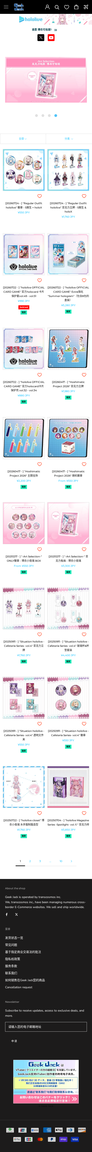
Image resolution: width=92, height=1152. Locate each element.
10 (61, 861)
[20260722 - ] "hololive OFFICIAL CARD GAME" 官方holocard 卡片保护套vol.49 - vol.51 (24, 292)
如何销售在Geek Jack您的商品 (25, 980)
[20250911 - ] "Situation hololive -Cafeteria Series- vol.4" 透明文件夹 (23, 735)
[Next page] (71, 861)
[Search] (57, 7)
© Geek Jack (46, 1106)
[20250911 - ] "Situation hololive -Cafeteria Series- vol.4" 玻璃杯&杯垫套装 (68, 646)
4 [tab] (55, 116)
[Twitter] (16, 914)
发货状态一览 (14, 938)
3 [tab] (49, 116)
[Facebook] (6, 914)
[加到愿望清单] (39, 196)
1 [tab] (36, 116)
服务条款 (11, 966)
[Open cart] (76, 7)
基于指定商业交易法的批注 (23, 952)
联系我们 (11, 973)
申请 (14, 1041)
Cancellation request (18, 987)
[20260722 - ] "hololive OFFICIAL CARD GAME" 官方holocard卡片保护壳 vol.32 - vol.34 (24, 386)
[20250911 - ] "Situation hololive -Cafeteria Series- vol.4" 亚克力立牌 (23, 646)
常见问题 (11, 945)
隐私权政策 (12, 959)
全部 (21, 138)
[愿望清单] (66, 7)
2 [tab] (43, 116)
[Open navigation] (6, 7)
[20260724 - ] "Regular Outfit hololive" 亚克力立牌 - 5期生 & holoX (68, 207)
